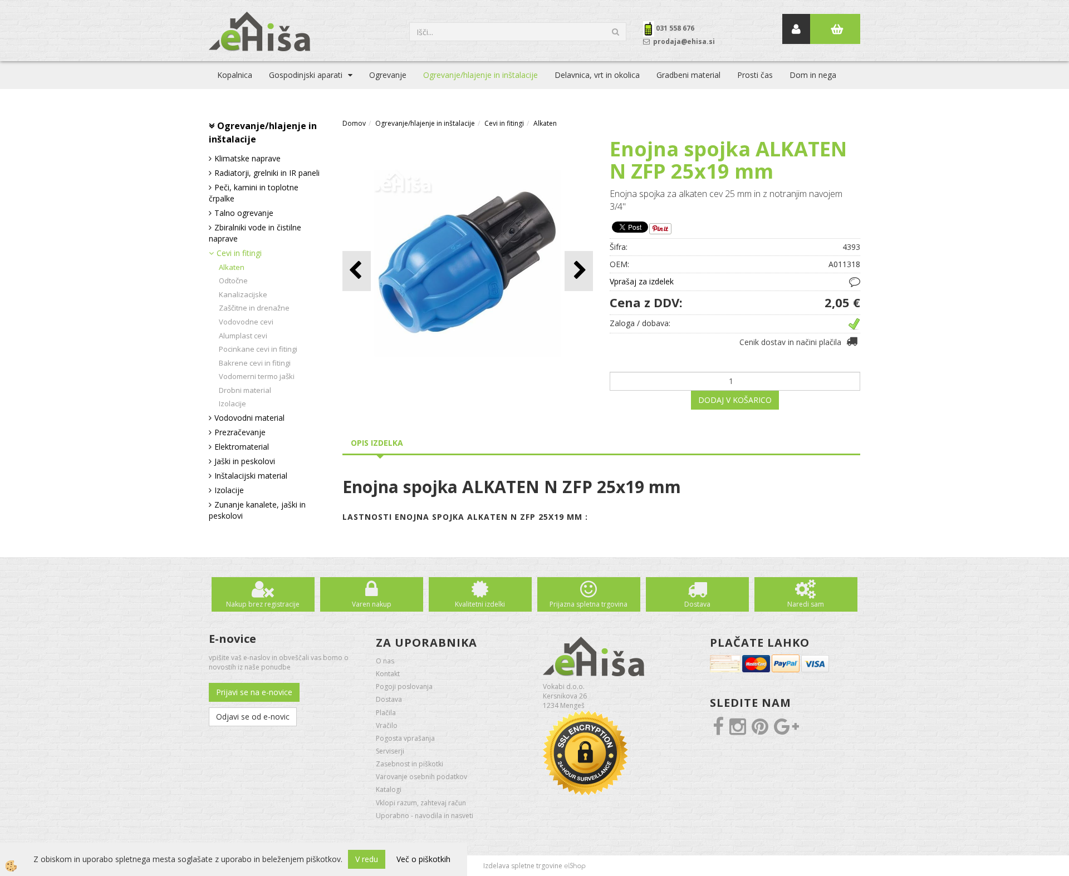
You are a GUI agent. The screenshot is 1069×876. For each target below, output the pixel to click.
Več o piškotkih (423, 859)
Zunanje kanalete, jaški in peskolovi (257, 510)
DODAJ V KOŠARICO (735, 400)
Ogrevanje (387, 75)
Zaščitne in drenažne (254, 308)
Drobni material (245, 390)
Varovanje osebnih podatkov (421, 776)
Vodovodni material (249, 417)
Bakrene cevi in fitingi (255, 363)
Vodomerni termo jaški (257, 376)
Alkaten (231, 267)
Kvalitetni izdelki (480, 604)
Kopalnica (234, 75)
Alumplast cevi (243, 336)
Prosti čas (755, 75)
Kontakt (388, 673)
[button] (579, 271)
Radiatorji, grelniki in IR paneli (267, 173)
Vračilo (387, 725)
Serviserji (390, 751)
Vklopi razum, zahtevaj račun (421, 803)
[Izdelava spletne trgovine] (575, 865)
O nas (385, 661)
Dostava (697, 604)
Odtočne (233, 280)
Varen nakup (371, 604)
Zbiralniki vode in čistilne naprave (255, 233)
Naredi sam (805, 604)
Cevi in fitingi (239, 253)
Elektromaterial (241, 446)
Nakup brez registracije (263, 604)
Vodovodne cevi (246, 322)
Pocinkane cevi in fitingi (258, 349)
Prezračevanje (240, 432)
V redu (366, 859)
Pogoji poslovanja (404, 686)
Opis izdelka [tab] (377, 442)
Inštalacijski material (250, 475)
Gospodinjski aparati (305, 75)
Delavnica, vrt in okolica (597, 75)
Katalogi (388, 789)
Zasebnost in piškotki (409, 764)
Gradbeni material (688, 75)
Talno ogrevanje (243, 213)
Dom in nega (813, 75)
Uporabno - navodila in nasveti (424, 815)
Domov (354, 123)
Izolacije (232, 403)
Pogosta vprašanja (405, 738)
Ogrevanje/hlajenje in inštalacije (480, 75)
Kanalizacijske (243, 294)
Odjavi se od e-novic (253, 716)
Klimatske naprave (247, 158)
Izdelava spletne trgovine (522, 865)
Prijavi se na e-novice (254, 692)
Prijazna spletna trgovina (588, 604)
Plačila (386, 712)
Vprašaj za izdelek (642, 281)
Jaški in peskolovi (244, 461)
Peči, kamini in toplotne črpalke (253, 193)
